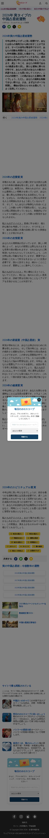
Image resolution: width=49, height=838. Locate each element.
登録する (24, 437)
